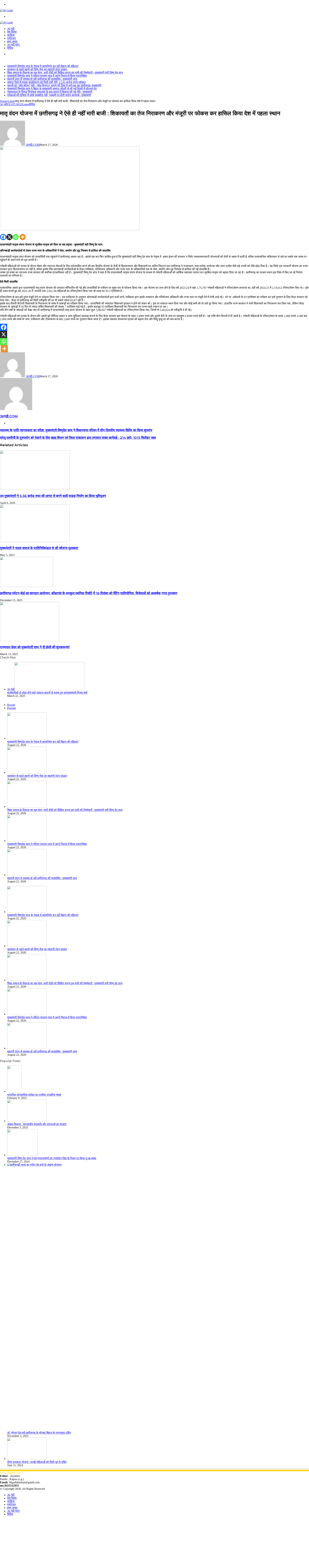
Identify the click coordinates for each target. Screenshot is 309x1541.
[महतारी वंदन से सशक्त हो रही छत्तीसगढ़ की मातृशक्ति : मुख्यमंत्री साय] (26, 874)
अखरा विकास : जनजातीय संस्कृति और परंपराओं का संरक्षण (37, 1124)
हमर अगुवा (12, 41)
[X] (9, 237)
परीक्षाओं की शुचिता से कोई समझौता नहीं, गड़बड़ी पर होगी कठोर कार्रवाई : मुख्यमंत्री (49, 95)
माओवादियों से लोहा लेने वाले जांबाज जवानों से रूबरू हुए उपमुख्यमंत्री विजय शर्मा (47, 692)
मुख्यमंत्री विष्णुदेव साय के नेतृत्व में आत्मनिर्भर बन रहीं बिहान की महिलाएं (42, 66)
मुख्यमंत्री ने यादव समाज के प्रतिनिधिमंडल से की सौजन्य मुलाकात (39, 548)
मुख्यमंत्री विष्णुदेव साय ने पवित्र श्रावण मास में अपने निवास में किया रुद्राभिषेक (47, 75)
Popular (11, 708)
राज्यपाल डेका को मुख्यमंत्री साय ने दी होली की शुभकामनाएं (34, 647)
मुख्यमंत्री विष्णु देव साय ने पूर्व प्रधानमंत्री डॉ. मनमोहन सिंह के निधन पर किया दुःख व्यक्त (51, 1158)
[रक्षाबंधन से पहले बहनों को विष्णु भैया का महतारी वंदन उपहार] (26, 772)
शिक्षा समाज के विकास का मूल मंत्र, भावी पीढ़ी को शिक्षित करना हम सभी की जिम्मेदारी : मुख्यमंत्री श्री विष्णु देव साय (65, 72)
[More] (22, 237)
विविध (10, 47)
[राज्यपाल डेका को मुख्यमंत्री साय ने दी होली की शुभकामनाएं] (29, 640)
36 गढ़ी (10, 28)
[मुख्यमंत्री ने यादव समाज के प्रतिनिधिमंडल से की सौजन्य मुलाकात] (35, 541)
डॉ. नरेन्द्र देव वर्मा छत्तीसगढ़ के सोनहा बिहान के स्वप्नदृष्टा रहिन (39, 1432)
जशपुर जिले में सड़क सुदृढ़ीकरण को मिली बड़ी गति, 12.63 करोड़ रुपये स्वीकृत (46, 82)
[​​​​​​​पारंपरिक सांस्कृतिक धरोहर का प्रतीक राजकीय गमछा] (14, 1091)
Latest (11, 101)
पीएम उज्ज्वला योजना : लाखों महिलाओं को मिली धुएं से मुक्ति (37, 1462)
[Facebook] (3, 237)
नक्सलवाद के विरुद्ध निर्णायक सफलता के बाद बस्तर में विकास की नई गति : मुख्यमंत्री (49, 91)
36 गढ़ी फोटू (13, 44)
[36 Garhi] (6, 10)
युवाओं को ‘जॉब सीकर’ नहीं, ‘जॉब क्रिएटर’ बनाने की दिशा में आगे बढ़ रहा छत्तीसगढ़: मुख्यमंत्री (54, 85)
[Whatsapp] (16, 237)
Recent (11, 704)
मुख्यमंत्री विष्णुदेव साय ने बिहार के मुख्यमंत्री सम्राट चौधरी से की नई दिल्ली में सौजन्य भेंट (52, 88)
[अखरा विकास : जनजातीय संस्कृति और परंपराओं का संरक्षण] (26, 1120)
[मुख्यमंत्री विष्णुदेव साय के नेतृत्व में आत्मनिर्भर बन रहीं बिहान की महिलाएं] (26, 738)
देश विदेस (12, 31)
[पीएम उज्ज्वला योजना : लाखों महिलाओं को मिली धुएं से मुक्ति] (26, 1458)
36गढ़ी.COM (33, 144)
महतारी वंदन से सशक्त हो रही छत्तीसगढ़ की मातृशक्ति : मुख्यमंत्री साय (42, 79)
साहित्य (10, 35)
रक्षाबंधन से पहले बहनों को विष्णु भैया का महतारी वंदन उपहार (37, 69)
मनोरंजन (11, 38)
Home (3, 101)
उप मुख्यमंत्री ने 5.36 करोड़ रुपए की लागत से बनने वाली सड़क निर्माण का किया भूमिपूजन (53, 496)
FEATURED (14, 104)
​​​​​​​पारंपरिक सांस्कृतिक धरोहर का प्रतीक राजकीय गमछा (34, 1094)
